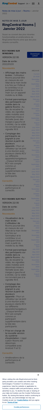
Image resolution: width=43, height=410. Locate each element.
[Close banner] (38, 375)
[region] (21, 391)
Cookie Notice (22, 400)
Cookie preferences (21, 407)
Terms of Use (12, 402)
